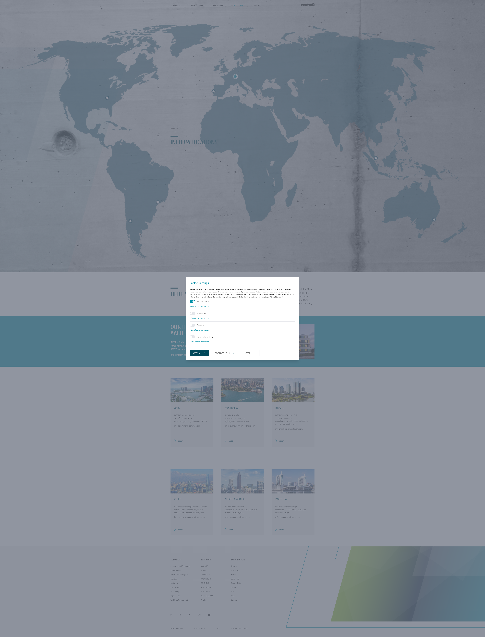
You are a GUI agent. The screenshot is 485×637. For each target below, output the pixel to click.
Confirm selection (222, 353)
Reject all (247, 353)
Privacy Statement (276, 297)
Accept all (197, 353)
